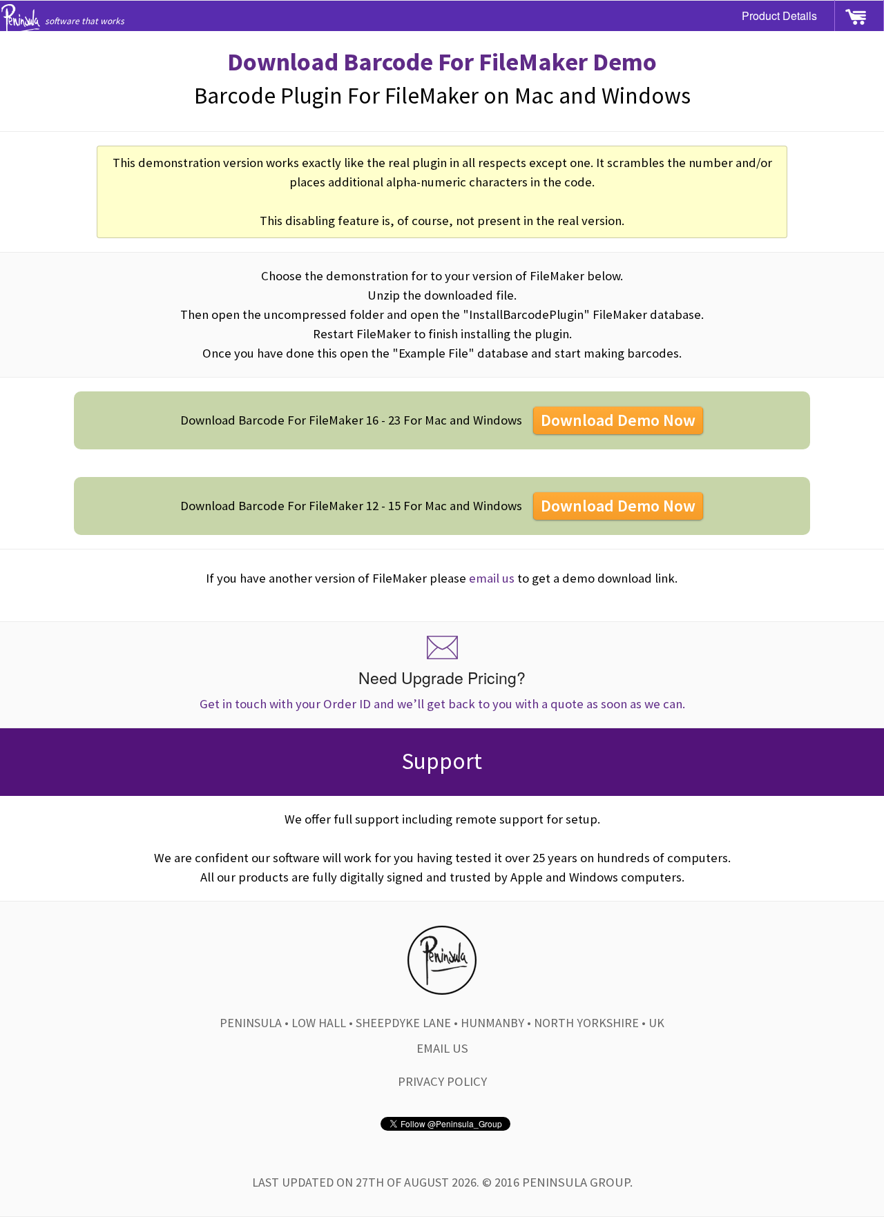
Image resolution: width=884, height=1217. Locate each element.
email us (492, 578)
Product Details (779, 15)
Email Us (442, 1048)
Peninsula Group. (577, 1182)
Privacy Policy (442, 1081)
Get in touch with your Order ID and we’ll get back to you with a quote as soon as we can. (442, 689)
